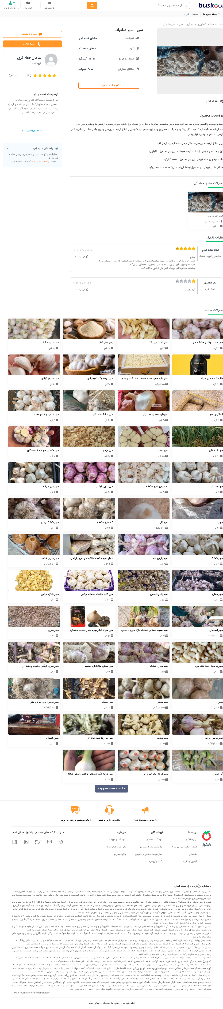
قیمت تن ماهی (113, 958)
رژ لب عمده (63, 975)
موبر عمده (206, 986)
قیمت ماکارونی (81, 958)
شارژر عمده (136, 930)
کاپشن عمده (108, 944)
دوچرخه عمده (31, 965)
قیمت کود (154, 933)
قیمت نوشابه (157, 961)
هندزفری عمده (122, 930)
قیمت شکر (66, 958)
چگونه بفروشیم (156, 861)
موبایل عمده (189, 930)
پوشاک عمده (18, 940)
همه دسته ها (216, 24)
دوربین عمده (160, 930)
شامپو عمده (55, 919)
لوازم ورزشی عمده (135, 968)
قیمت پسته (194, 909)
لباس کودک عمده (138, 944)
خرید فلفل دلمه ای (182, 912)
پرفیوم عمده (198, 982)
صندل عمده (180, 951)
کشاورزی (201, 24)
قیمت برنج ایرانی (21, 905)
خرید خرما (206, 909)
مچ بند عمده (45, 965)
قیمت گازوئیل (39, 933)
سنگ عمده (115, 919)
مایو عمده (17, 965)
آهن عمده (143, 919)
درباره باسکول (191, 840)
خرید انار (73, 909)
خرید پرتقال (96, 909)
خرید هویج (166, 912)
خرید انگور (84, 909)
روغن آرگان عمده (117, 979)
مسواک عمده (19, 982)
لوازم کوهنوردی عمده (156, 968)
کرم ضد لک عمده (100, 982)
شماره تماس (29, 44)
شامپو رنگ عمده (69, 979)
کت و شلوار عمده (92, 944)
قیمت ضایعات (112, 933)
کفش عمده (93, 947)
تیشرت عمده (122, 944)
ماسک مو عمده (100, 979)
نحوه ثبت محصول (154, 840)
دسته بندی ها (210, 14)
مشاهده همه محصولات (111, 788)
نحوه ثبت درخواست (116, 847)
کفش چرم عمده (196, 951)
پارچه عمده (181, 944)
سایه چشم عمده (134, 979)
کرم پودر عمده (49, 975)
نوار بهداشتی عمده (55, 982)
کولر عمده (148, 930)
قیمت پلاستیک (67, 933)
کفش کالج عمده (144, 951)
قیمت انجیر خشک (149, 909)
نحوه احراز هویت (117, 840)
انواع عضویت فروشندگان (151, 847)
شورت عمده (168, 944)
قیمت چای (182, 961)
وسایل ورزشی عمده (178, 968)
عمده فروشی (204, 902)
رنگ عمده (125, 933)
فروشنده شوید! (191, 14)
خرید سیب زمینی (201, 912)
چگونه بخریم (120, 854)
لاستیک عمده (83, 933)
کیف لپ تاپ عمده (125, 951)
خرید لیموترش (60, 909)
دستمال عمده (69, 919)
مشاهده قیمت (107, 85)
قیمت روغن (139, 958)
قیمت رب (127, 958)
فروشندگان (49, 8)
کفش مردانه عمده (58, 947)
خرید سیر (139, 912)
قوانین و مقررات (189, 861)
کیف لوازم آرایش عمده (198, 979)
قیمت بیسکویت (40, 958)
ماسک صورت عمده (140, 982)
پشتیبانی (193, 854)
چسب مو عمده (37, 979)
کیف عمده (105, 947)
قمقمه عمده (59, 965)
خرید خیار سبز (152, 912)
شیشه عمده (97, 933)
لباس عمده (205, 944)
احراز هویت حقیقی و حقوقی (149, 854)
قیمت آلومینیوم (140, 933)
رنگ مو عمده (85, 979)
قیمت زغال (53, 933)
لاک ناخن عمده (152, 979)
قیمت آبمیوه (126, 961)
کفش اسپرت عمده (164, 951)
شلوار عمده (193, 944)
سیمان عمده (155, 919)
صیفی (189, 24)
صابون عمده (41, 919)
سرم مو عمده (53, 979)
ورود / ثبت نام (11, 8)
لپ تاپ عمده (175, 930)
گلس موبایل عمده (67, 930)
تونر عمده (170, 982)
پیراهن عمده (154, 944)
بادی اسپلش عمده (36, 982)
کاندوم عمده (72, 982)
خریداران (28, 8)
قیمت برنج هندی (40, 905)
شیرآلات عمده (129, 919)
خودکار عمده (197, 923)
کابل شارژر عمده (49, 930)
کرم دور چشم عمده (120, 982)
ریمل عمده (180, 979)
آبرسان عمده (157, 982)
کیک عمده (54, 958)
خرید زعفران (180, 909)
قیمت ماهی (24, 958)
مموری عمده (107, 930)
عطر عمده (23, 979)
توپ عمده (206, 968)
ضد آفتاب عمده (184, 982)
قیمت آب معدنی (141, 961)
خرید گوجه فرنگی (20, 909)
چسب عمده (166, 933)
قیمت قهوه (170, 961)
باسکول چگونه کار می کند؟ (184, 847)
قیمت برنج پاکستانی (61, 905)
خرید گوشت (153, 958)
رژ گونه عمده (18, 975)
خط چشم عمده (33, 975)
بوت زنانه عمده (40, 947)
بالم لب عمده (167, 979)
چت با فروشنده (29, 34)
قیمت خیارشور (97, 958)
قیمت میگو (195, 961)
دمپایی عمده (25, 947)
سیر (181, 24)
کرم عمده (85, 982)
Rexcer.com (19, 993)
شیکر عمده (194, 968)
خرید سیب (109, 909)
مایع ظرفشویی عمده (23, 919)
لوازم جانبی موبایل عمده (88, 930)
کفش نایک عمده (77, 947)
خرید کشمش (166, 909)
